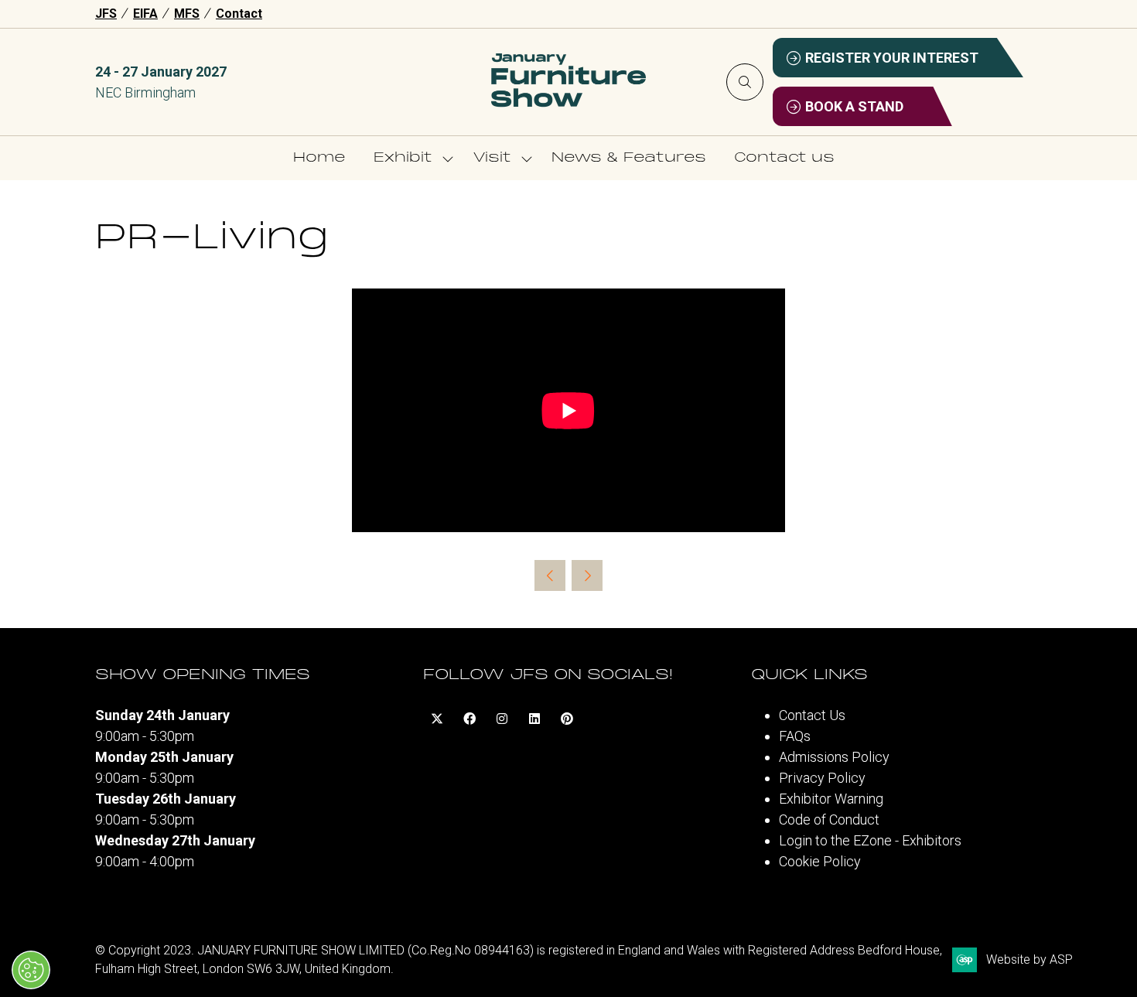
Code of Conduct (829, 819)
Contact (239, 13)
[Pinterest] (567, 718)
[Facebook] (469, 718)
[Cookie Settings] (31, 970)
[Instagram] (502, 718)
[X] (437, 718)
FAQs (795, 736)
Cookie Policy (820, 861)
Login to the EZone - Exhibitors (870, 840)
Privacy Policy (822, 778)
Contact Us (812, 715)
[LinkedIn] (534, 718)
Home (319, 158)
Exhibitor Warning (831, 798)
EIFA (145, 13)
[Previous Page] (549, 575)
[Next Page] (587, 575)
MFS (187, 13)
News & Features (628, 158)
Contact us (784, 158)
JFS (106, 13)
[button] (744, 82)
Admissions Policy (834, 757)
